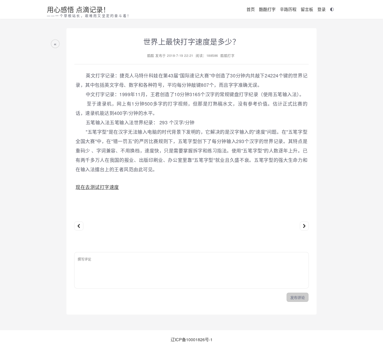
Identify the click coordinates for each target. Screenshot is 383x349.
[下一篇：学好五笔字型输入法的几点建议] (304, 226)
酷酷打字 (267, 9)
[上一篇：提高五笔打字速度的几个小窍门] (79, 226)
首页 (250, 9)
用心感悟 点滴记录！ (78, 9)
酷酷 (150, 55)
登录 (321, 9)
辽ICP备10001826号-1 (192, 339)
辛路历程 (288, 9)
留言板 (307, 9)
